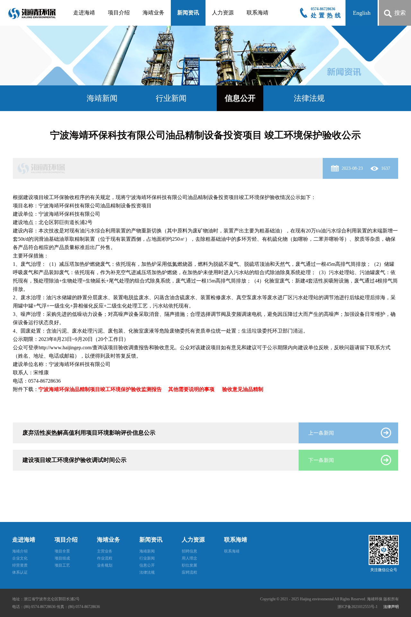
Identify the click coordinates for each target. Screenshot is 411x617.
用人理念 (189, 558)
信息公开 (240, 98)
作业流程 (104, 558)
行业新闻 (171, 98)
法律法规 (309, 98)
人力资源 (223, 13)
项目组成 (62, 558)
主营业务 (104, 551)
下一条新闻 (321, 460)
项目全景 (62, 551)
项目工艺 (62, 565)
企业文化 (20, 558)
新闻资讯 (188, 13)
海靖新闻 (102, 98)
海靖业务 (153, 13)
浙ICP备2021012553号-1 (358, 606)
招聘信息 (189, 551)
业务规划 (104, 565)
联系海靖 (257, 13)
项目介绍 (119, 13)
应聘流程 (189, 572)
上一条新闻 (321, 433)
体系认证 (20, 572)
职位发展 (189, 565)
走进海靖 (84, 13)
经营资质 (20, 565)
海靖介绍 (20, 551)
